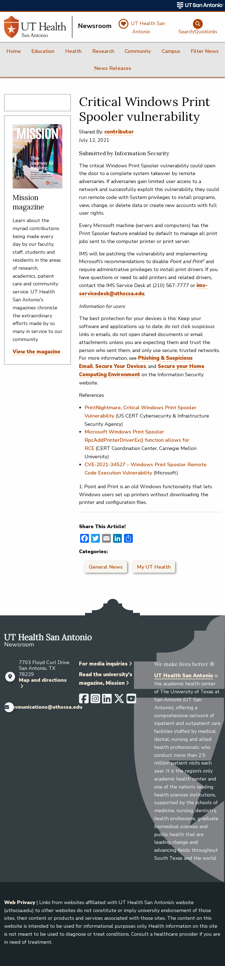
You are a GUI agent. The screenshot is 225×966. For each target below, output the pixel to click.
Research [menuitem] (103, 51)
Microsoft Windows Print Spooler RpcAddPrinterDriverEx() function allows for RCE (137, 440)
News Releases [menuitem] (112, 68)
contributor (119, 131)
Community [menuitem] (138, 51)
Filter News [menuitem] (205, 51)
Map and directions (43, 680)
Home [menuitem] (13, 51)
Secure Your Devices (120, 366)
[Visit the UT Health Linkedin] (107, 701)
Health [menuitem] (73, 51)
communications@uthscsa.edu (44, 707)
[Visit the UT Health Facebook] (84, 701)
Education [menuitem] (42, 51)
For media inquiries (103, 663)
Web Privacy (19, 902)
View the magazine (36, 351)
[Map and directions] (10, 677)
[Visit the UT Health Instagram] (95, 701)
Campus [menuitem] (171, 51)
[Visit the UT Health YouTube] (131, 701)
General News (106, 567)
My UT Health (154, 567)
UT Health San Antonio (183, 675)
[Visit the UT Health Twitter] (119, 701)
